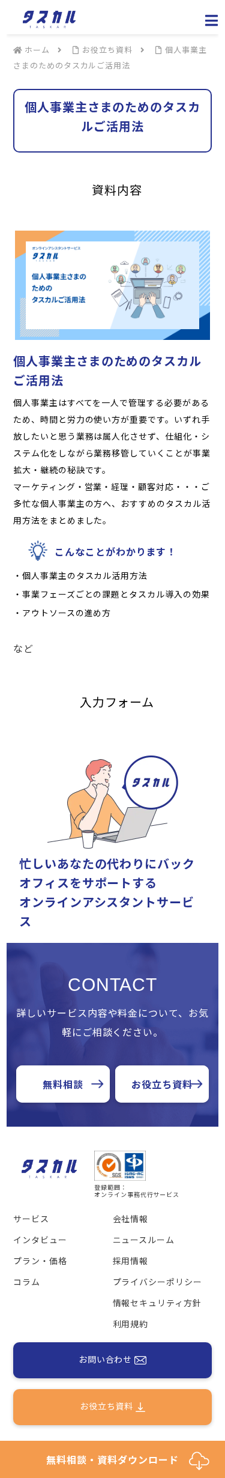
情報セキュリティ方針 (157, 1303)
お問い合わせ (107, 1359)
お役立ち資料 (162, 1084)
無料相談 (63, 1084)
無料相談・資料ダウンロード (117, 1459)
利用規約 (131, 1324)
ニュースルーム (144, 1240)
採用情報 (131, 1261)
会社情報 (131, 1219)
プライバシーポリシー (158, 1282)
